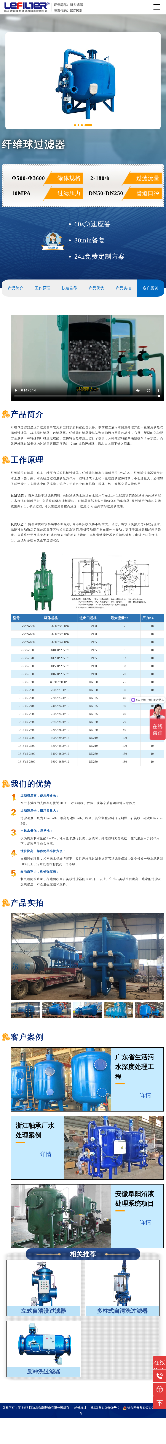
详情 (146, 1095)
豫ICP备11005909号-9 (105, 1407)
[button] (75, 125)
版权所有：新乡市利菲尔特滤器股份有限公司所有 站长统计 (45, 1407)
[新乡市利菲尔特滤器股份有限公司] (43, 7)
